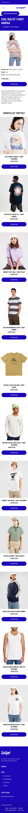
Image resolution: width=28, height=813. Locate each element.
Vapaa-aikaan (13, 69)
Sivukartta (20, 810)
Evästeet (20, 808)
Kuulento (6, 782)
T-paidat (19, 69)
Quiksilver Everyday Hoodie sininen (14, 611)
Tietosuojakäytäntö (10, 810)
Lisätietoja (14, 84)
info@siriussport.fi (6, 2)
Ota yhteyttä (13, 808)
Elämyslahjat (7, 779)
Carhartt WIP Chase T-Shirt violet (14, 272)
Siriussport (7, 776)
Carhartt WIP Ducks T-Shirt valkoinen (14, 500)
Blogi (5, 785)
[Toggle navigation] (3, 7)
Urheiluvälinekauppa (10, 13)
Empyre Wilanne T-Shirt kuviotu (14, 556)
